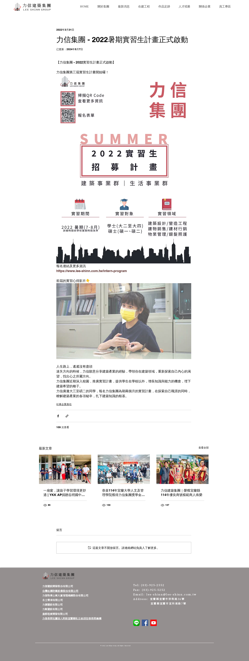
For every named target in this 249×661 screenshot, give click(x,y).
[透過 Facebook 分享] (58, 416)
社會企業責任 (64, 404)
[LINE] (136, 623)
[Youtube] (153, 623)
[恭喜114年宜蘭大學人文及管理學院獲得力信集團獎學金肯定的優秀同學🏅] (124, 469)
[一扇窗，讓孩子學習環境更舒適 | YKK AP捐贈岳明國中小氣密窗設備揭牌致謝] (65, 469)
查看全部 (204, 447)
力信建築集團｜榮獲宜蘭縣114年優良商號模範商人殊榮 (181, 493)
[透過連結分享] (67, 416)
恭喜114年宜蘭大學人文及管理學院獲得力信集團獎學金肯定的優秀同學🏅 (123, 493)
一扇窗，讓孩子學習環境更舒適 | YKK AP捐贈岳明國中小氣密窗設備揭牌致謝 (64, 493)
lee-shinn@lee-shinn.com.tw (171, 594)
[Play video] (123, 321)
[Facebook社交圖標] (145, 623)
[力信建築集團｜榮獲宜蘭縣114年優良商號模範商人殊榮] (182, 469)
